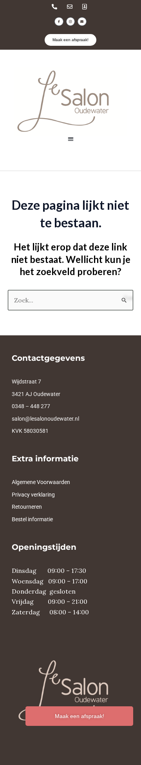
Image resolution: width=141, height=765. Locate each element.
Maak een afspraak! (79, 716)
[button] (70, 138)
